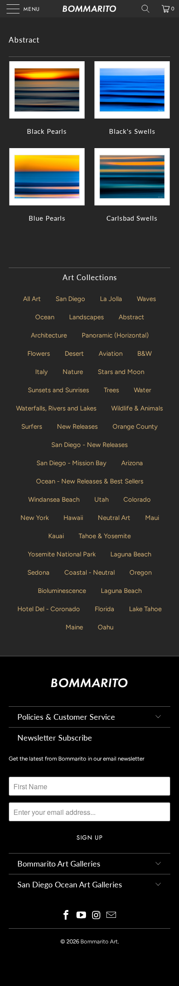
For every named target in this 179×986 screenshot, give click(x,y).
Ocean (44, 317)
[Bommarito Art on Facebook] (66, 916)
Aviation (111, 353)
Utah (101, 499)
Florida (104, 609)
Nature (73, 372)
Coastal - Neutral (89, 572)
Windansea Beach (54, 499)
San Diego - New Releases (89, 445)
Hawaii (73, 518)
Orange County (135, 426)
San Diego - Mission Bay (71, 463)
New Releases (77, 426)
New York (34, 518)
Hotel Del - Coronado (48, 609)
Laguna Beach (130, 554)
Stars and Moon (121, 372)
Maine (74, 627)
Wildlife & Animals (137, 408)
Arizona (132, 463)
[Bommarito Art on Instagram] (96, 916)
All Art (32, 299)
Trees (111, 390)
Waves (146, 299)
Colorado (137, 499)
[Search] (148, 9)
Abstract (131, 317)
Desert (74, 353)
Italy (41, 372)
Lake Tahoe (145, 609)
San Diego (70, 299)
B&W (144, 353)
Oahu (105, 627)
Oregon (140, 572)
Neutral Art (114, 518)
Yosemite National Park (62, 554)
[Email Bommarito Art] (111, 916)
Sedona (38, 572)
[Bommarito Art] (89, 8)
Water (142, 390)
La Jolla (111, 299)
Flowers (38, 353)
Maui (152, 518)
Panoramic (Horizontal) (115, 335)
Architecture (49, 335)
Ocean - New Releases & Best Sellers (89, 481)
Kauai (56, 536)
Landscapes (86, 317)
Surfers (31, 426)
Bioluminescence (62, 591)
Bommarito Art (99, 941)
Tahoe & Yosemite (105, 536)
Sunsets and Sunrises (58, 390)
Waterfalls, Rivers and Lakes (56, 408)
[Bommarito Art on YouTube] (81, 916)
